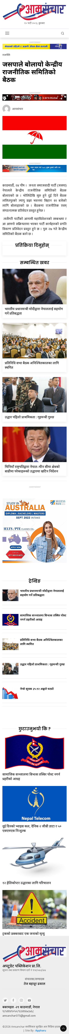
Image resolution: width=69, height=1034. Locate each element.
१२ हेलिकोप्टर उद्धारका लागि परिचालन (26, 883)
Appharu (40, 1030)
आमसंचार (17, 109)
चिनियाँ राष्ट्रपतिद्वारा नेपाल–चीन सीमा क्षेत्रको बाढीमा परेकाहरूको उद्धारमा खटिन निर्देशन (32, 468)
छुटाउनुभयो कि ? (35, 729)
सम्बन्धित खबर (34, 263)
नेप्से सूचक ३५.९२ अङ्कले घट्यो (37, 689)
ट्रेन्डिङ (35, 581)
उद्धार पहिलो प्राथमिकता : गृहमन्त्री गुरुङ (29, 417)
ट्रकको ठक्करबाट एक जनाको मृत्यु (23, 933)
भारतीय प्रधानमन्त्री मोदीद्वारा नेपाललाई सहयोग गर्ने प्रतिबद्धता (42, 593)
